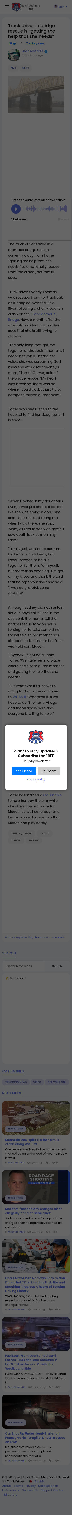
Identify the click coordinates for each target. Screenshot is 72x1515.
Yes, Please (24, 771)
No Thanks (49, 771)
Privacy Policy (36, 779)
